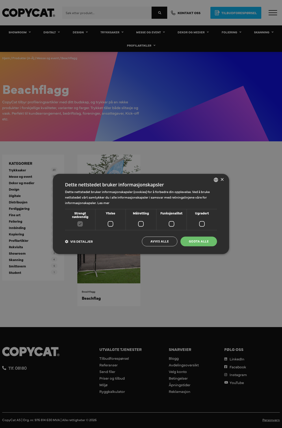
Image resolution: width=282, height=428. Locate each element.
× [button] (222, 179)
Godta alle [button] (199, 241)
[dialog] (141, 214)
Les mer (103, 202)
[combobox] (216, 180)
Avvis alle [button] (159, 241)
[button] (79, 241)
